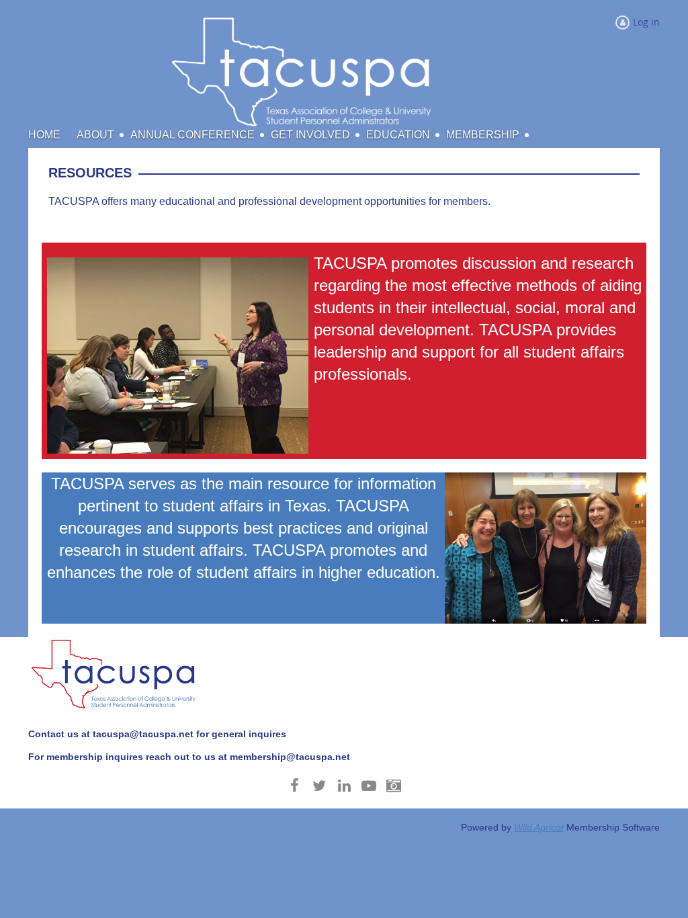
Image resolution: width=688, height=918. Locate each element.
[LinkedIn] (344, 786)
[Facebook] (295, 786)
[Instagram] (394, 786)
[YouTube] (369, 786)
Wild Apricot (539, 827)
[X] (319, 786)
